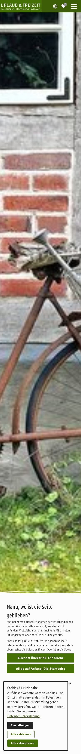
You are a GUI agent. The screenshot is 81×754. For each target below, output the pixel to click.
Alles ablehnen (21, 734)
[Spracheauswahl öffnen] (55, 6)
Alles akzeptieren (22, 743)
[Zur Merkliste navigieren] (63, 4)
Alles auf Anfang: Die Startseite (40, 669)
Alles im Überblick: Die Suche (40, 658)
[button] (74, 6)
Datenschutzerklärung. (23, 716)
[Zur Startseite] (21, 6)
